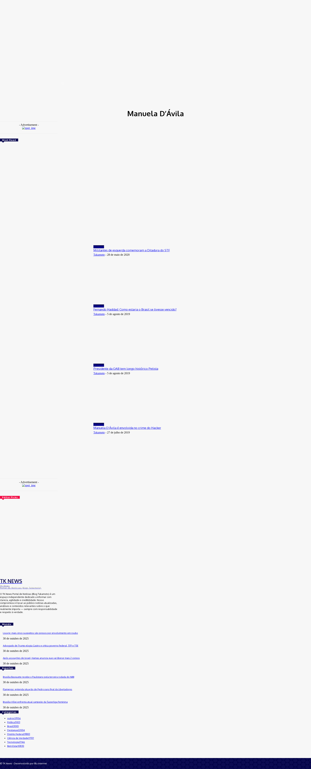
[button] (62, 83)
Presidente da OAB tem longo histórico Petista (125, 368)
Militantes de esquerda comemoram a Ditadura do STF (131, 250)
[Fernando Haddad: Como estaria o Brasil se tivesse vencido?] (45, 331)
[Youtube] (12, 618)
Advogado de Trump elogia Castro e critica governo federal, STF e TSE (40, 645)
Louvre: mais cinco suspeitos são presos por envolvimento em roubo (40, 633)
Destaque (98, 246)
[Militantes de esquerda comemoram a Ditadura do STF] (45, 272)
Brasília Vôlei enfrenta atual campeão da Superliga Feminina (35, 701)
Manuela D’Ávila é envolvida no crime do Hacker (127, 428)
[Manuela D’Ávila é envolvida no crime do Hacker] (45, 450)
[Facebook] (2, 618)
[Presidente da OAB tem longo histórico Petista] (45, 390)
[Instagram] (7, 618)
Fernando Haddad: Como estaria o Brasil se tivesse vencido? (135, 309)
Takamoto (99, 254)
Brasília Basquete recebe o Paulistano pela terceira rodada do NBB (38, 676)
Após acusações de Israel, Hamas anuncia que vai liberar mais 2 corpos (41, 658)
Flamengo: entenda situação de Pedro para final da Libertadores (37, 689)
